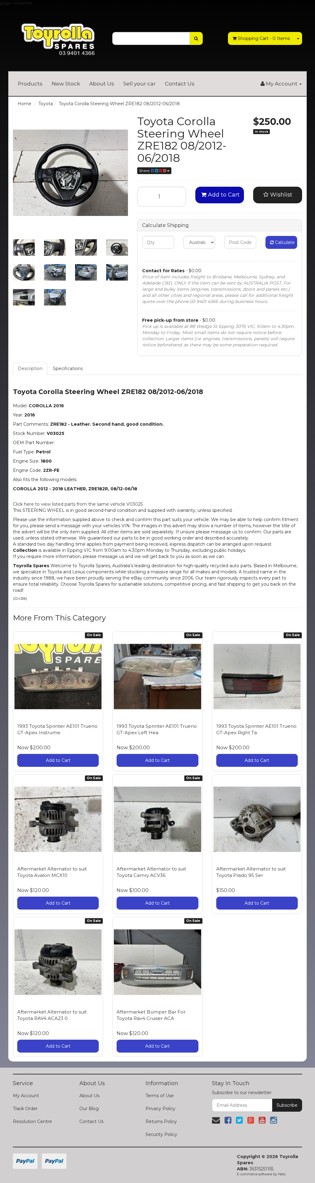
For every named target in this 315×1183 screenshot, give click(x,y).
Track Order (25, 1108)
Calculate (284, 242)
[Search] (196, 38)
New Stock (66, 84)
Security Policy (161, 1134)
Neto (282, 1174)
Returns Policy (161, 1121)
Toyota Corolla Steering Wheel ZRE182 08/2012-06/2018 (119, 103)
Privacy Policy (160, 1108)
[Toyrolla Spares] (58, 35)
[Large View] (24, 247)
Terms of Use (160, 1095)
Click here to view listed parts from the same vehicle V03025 (78, 504)
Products (30, 84)
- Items (264, 38)
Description (30, 368)
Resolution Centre (32, 1121)
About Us (101, 84)
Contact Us (179, 84)
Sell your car (139, 84)
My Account (26, 1095)
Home (24, 103)
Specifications (68, 368)
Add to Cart (223, 194)
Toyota (45, 103)
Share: (145, 170)
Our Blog (89, 1108)
